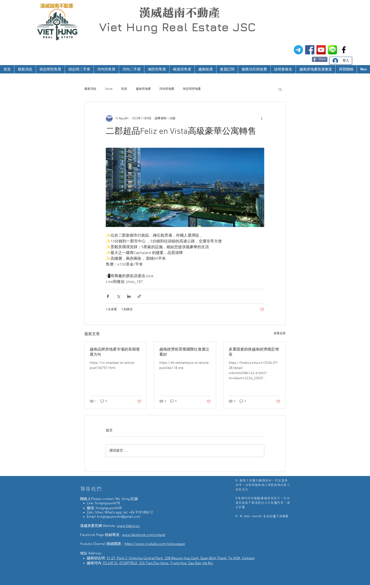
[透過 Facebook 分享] (108, 296)
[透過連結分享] (139, 296)
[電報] (298, 49)
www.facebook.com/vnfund (143, 535)
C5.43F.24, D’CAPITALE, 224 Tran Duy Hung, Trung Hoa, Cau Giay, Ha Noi (157, 563)
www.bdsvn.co (128, 526)
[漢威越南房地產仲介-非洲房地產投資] (343, 49)
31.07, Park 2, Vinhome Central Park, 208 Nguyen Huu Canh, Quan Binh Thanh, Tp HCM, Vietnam (181, 558)
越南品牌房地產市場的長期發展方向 (115, 352)
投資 (124, 89)
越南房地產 (143, 89)
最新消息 (90, 89)
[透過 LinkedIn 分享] (129, 296)
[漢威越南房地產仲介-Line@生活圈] (332, 49)
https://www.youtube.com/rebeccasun (155, 544)
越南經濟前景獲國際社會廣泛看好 (184, 352)
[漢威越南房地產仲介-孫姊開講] (321, 49)
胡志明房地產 (192, 89)
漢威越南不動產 (179, 12)
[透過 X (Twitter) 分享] (118, 296)
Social (109, 89)
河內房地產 (166, 89)
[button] (280, 89)
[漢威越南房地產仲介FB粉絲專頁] (309, 49)
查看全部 (280, 333)
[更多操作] (261, 118)
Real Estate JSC (209, 27)
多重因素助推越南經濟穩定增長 (254, 352)
